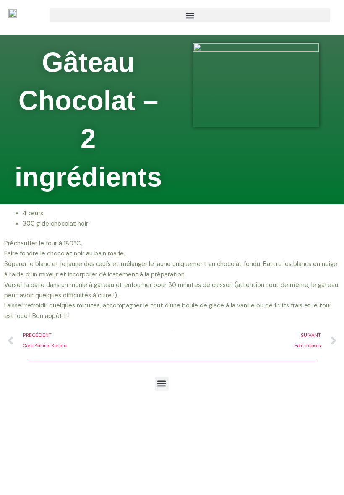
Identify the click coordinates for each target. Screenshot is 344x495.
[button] (190, 15)
